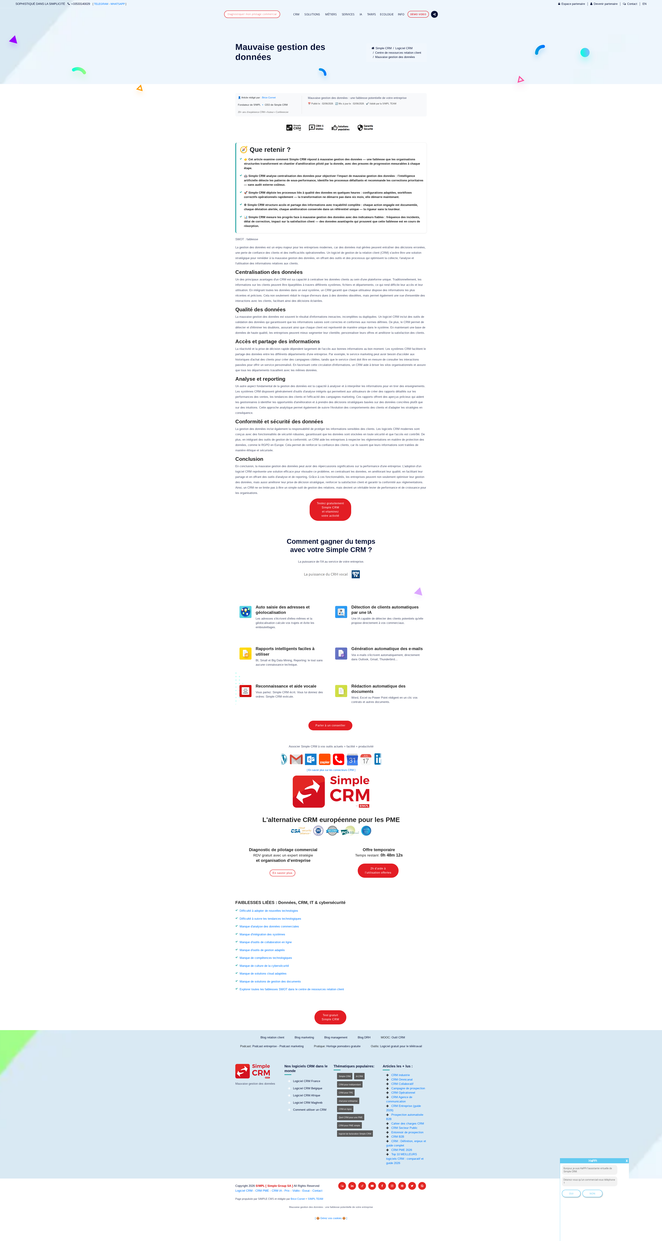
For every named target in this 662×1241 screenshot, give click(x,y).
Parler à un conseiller (330, 725)
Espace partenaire (573, 4)
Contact (632, 4)
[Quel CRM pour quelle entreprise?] (293, 129)
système (313, 290)
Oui (571, 1193)
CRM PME (262, 1190)
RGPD (265, 445)
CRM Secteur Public (404, 1128)
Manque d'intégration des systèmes (262, 934)
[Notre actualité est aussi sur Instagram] (392, 1186)
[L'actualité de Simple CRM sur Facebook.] (382, 1186)
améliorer (384, 332)
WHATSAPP (118, 4)
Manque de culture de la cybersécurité (264, 965)
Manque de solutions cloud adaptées (263, 973)
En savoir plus (282, 873)
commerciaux (395, 623)
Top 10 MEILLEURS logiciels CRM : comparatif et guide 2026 (405, 1159)
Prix (287, 1190)
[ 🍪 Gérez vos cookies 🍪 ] (331, 1218)
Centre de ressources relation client (398, 52)
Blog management (335, 1037)
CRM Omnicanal (402, 1079)
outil (300, 487)
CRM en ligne (345, 1109)
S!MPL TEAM (315, 1199)
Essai (306, 1190)
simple (292, 487)
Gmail (374, 659)
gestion (325, 98)
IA (361, 14)
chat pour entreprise (348, 1101)
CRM (296, 14)
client (376, 252)
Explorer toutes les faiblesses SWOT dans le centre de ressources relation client (292, 989)
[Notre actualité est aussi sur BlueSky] (342, 1186)
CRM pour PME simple (349, 1125)
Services (348, 14)
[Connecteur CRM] (331, 759)
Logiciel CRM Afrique (306, 1095)
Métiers (331, 14)
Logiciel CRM (404, 48)
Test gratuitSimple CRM (330, 1017)
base (418, 327)
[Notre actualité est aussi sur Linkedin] (352, 1186)
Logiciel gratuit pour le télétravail (401, 1046)
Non (592, 1193)
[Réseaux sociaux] (434, 14)
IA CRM (359, 1076)
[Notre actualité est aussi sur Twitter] (412, 1186)
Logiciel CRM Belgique (307, 1088)
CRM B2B (397, 1136)
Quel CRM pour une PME (351, 1117)
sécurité (287, 434)
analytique (286, 407)
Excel (363, 697)
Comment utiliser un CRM (309, 1109)
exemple (339, 354)
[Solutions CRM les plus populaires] (340, 129)
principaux (252, 279)
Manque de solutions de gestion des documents (270, 981)
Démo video (418, 14)
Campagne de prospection (408, 1088)
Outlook (363, 659)
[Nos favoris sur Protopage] (362, 1186)
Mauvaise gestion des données (395, 57)
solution (416, 252)
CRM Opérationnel (403, 1092)
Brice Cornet (269, 97)
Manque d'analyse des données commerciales (269, 926)
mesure (377, 359)
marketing (366, 354)
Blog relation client (272, 1037)
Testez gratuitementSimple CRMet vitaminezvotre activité (330, 509)
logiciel (335, 252)
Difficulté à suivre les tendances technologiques (270, 918)
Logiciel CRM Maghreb (307, 1102)
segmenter (315, 332)
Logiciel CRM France (306, 1081)
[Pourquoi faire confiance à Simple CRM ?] (316, 129)
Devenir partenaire (606, 4)
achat (255, 359)
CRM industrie (400, 1075)
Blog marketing (304, 1037)
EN (644, 4)
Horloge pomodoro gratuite (343, 1046)
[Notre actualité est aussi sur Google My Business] (422, 1186)
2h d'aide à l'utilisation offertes (378, 870)
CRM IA (277, 1190)
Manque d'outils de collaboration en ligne (266, 942)
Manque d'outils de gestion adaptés (262, 950)
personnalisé (283, 365)
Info (401, 14)
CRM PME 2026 (401, 1150)
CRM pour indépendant (350, 1084)
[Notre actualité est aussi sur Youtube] (372, 1186)
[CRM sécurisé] (364, 129)
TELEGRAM (101, 4)
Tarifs (371, 14)
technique (290, 664)
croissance (412, 487)
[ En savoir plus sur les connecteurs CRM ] (331, 770)
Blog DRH (364, 1037)
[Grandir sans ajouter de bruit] (402, 1186)
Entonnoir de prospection (407, 1132)
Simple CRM (383, 48)
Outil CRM (398, 1037)
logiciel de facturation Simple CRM (355, 1134)
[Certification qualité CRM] (331, 830)
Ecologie (387, 14)
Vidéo (296, 1190)
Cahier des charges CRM (407, 1123)
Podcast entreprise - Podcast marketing (278, 1046)
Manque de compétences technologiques (266, 958)
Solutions (312, 14)
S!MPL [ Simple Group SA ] (274, 1186)
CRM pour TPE (346, 1093)
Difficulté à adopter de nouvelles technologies (269, 910)
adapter (395, 407)
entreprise (400, 98)
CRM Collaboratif (402, 1084)
